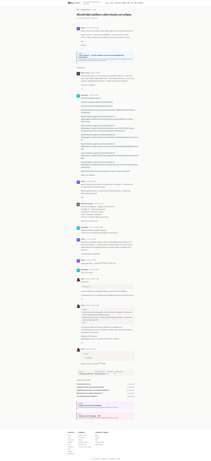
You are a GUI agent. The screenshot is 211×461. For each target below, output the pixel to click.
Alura (96, 435)
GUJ (78, 9)
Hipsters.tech (99, 444)
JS (132, 3)
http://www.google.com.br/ (90, 98)
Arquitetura (71, 454)
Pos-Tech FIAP (82, 444)
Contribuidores (112, 458)
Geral (111, 3)
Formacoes (81, 437)
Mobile (124, 3)
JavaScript (71, 447)
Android (140, 3)
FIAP (96, 440)
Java (107, 3)
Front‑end (118, 3)
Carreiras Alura (82, 435)
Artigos (80, 440)
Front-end (71, 440)
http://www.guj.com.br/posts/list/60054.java (97, 102)
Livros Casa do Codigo (84, 447)
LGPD (118, 458)
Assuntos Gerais (86, 9)
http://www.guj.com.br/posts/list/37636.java (97, 106)
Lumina (97, 437)
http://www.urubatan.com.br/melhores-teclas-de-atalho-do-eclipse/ (105, 171)
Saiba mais (104, 458)
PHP (135, 3)
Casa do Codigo (99, 442)
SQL (128, 3)
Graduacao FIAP (82, 442)
